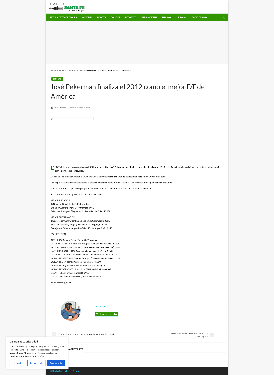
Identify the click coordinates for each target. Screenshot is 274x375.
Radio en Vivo (199, 17)
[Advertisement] (137, 42)
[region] (37, 353)
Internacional (149, 17)
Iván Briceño (61, 107)
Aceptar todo (56, 363)
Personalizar (17, 363)
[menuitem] (63, 17)
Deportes (130, 17)
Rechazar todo (36, 363)
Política (115, 17)
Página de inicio (57, 70)
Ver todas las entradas (106, 314)
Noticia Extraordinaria (63, 17)
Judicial (182, 17)
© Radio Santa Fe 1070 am (64, 370)
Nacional (87, 17)
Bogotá (101, 17)
